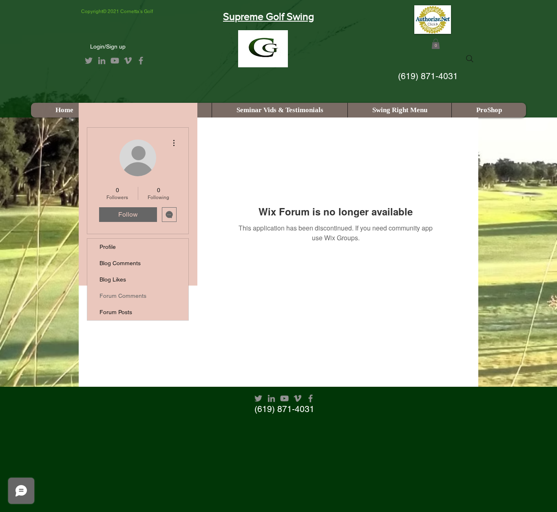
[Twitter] (89, 60)
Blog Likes (112, 279)
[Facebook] (141, 60)
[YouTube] (115, 60)
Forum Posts (115, 312)
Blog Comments (120, 263)
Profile (107, 247)
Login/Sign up (108, 46)
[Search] (469, 58)
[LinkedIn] (102, 60)
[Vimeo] (128, 60)
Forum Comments (122, 296)
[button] (435, 44)
